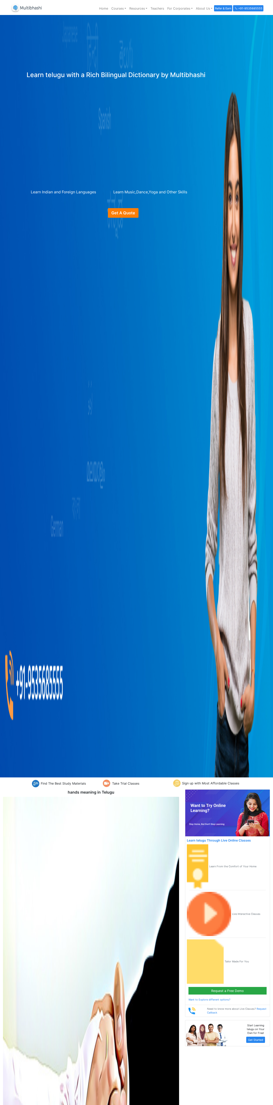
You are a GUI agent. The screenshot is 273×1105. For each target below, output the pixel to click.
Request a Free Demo (227, 991)
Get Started (255, 1039)
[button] (119, 8)
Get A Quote (123, 213)
